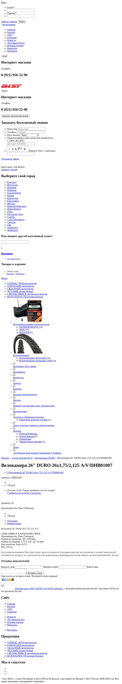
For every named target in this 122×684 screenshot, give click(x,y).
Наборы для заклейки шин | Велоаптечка (34, 406)
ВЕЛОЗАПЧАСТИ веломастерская (25, 296)
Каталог (5, 458)
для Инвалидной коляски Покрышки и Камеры (37, 453)
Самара (11, 217)
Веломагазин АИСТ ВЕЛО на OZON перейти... (39, 588)
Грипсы (17, 383)
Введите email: (50, 567)
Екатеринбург (14, 193)
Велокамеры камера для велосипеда (31, 324)
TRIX (22, 329)
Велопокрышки (21, 355)
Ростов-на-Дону (15, 214)
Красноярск (13, 201)
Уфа (9, 225)
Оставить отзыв (35, 573)
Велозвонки (19, 372)
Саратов (11, 222)
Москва (11, 203)
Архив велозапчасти (22, 458)
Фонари (17, 431)
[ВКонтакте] (3, 579)
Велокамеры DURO (45, 458)
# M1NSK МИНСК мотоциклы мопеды (27, 294)
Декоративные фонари (31, 441)
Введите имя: (8, 567)
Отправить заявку (10, 159)
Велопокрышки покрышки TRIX (36, 360)
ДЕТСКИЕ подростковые (20, 291)
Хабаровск (12, 227)
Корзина (10, 274)
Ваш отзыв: (92, 567)
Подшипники (20, 411)
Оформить (20, 274)
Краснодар (12, 198)
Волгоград (12, 185)
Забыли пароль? (9, 21)
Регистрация (8, 24)
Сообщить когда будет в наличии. (24, 493)
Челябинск (12, 230)
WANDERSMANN (29, 327)
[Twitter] (6, 579)
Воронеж (11, 187)
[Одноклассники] (9, 579)
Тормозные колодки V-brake (33, 419)
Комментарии (14, 523)
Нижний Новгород (16, 206)
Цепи (16, 447)
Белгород (12, 182)
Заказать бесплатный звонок (15, 116)
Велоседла (18, 377)
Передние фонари (28, 433)
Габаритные (25, 439)
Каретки (17, 389)
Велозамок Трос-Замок (24, 366)
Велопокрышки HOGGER (32, 358)
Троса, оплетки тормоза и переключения (33, 425)
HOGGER (24, 332)
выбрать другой (9, 169)
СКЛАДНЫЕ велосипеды (20, 288)
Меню (4, 278)
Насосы (17, 400)
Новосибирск (14, 209)
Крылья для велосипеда (25, 394)
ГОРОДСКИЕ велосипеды (20, 286)
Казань (10, 195)
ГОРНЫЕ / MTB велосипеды (22, 283)
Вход (3, 2)
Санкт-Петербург (16, 219)
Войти (22, 22)
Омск (10, 211)
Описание (12, 521)
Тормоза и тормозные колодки (28, 417)
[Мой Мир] (12, 579)
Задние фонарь (27, 436)
